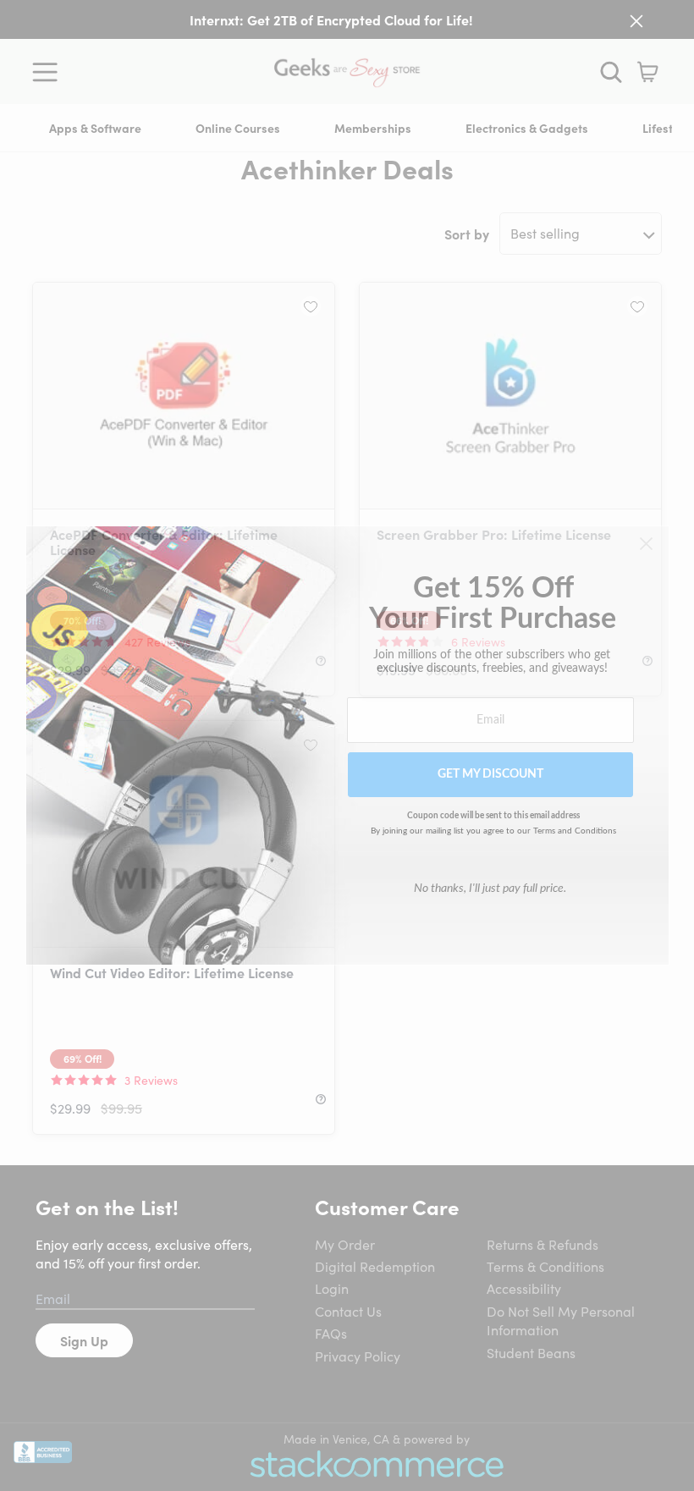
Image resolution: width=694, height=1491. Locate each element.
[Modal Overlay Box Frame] (347, 745)
